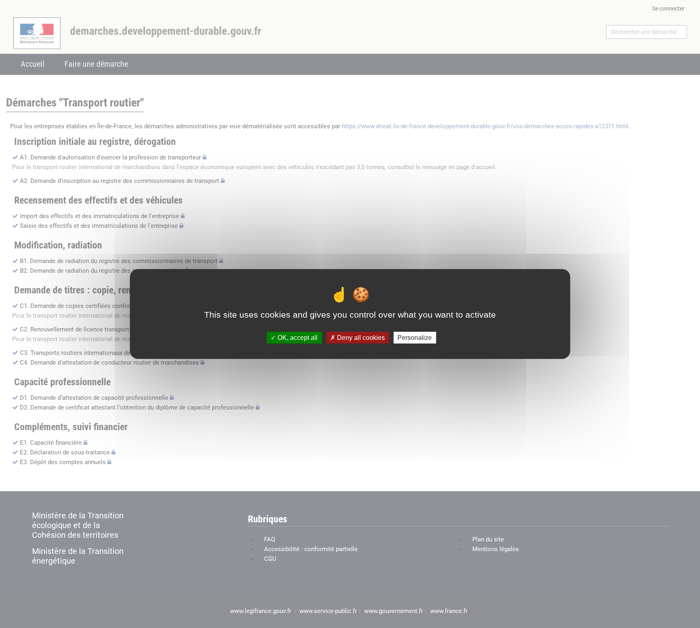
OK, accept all (297, 337)
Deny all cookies (360, 337)
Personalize (414, 337)
